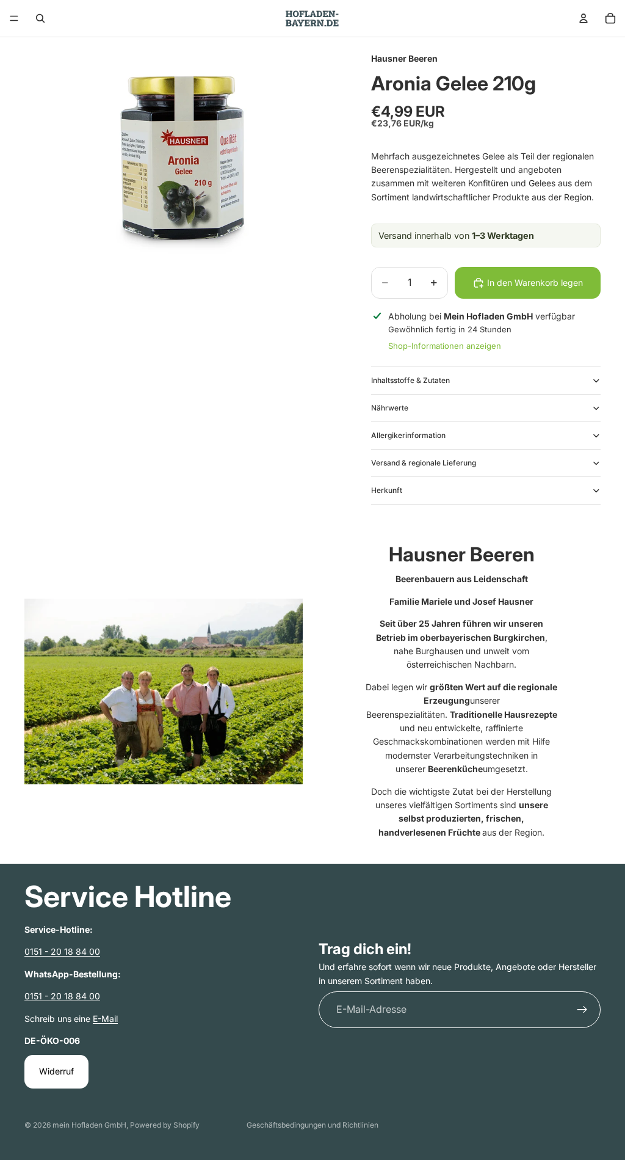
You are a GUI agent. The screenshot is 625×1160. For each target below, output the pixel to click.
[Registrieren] (582, 1010)
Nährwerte (389, 407)
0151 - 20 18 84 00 (62, 951)
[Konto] (583, 18)
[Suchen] (40, 18)
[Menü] (14, 18)
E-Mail (105, 1018)
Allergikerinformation (408, 435)
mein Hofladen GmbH (89, 1124)
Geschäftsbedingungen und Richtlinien (312, 1124)
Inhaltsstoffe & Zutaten (410, 380)
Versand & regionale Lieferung (423, 462)
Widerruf (56, 1071)
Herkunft (386, 490)
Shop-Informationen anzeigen (444, 346)
